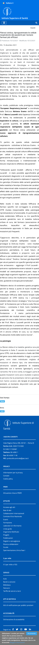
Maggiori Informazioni (17, 642)
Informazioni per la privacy (13, 472)
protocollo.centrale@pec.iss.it (18, 458)
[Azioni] (4, 3)
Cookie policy (8, 478)
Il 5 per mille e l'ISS (10, 564)
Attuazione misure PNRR (12, 493)
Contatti (6, 475)
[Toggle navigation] (4, 22)
